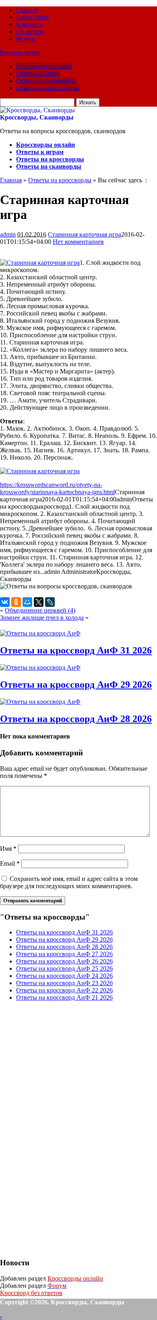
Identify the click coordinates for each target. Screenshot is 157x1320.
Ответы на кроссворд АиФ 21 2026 (64, 997)
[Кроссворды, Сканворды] (37, 110)
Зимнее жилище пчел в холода (42, 617)
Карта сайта (32, 17)
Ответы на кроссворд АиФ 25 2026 (64, 968)
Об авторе (30, 31)
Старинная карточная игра (84, 234)
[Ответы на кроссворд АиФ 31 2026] (40, 633)
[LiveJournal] (50, 602)
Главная (27, 9)
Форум (25, 38)
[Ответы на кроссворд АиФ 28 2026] (40, 701)
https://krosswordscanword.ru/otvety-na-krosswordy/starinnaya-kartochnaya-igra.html (57, 488)
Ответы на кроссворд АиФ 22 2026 (64, 990)
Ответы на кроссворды (47, 88)
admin (8, 234)
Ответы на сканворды (46, 80)
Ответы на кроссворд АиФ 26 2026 (64, 961)
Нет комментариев (78, 241)
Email (10, 863)
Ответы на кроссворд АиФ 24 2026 (64, 975)
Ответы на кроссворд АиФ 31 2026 (76, 650)
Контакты (29, 24)
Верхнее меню (20, 52)
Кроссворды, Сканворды (37, 117)
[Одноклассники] (16, 602)
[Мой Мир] (27, 602)
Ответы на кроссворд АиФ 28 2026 (76, 719)
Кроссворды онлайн (44, 66)
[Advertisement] (60, 1128)
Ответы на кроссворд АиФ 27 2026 (64, 954)
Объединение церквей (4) (40, 610)
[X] (38, 602)
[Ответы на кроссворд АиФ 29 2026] (40, 667)
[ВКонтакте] (5, 602)
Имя (8, 848)
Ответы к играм (38, 73)
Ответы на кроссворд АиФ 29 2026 (76, 684)
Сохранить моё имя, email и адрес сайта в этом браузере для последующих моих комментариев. (69, 882)
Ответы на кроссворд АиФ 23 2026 (64, 983)
